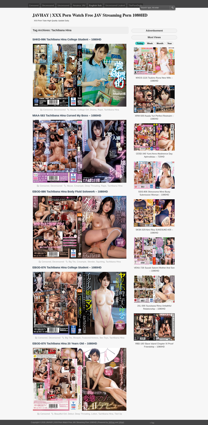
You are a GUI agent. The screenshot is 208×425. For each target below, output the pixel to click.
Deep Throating (92, 186)
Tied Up (118, 414)
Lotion (94, 414)
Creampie (79, 186)
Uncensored (63, 5)
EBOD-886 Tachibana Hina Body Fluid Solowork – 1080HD (70, 191)
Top (152, 423)
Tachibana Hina (111, 109)
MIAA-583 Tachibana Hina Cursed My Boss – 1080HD (66, 115)
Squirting (100, 261)
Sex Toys (104, 337)
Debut (71, 414)
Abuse (73, 109)
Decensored (48, 5)
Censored (34, 5)
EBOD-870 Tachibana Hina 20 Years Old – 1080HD (64, 343)
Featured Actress (90, 337)
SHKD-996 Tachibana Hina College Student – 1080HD (66, 39)
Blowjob (77, 337)
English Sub (95, 5)
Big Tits (72, 261)
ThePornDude (135, 5)
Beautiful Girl (60, 414)
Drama (93, 109)
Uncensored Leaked (115, 5)
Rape (100, 109)
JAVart (121, 422)
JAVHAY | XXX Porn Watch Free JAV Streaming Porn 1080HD (89, 15)
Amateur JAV (79, 5)
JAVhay (111, 422)
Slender (91, 261)
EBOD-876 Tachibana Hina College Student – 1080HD (66, 267)
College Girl (83, 109)
